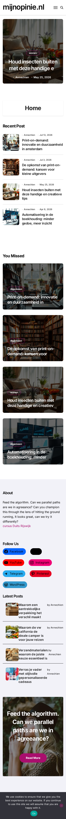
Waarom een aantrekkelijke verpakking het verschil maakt (30, 611)
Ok (34, 813)
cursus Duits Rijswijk (17, 526)
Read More (33, 758)
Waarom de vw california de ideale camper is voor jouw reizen (31, 634)
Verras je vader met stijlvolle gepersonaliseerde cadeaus (33, 676)
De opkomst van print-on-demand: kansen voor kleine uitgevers (41, 169)
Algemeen (33, 52)
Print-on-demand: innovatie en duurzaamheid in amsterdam (42, 144)
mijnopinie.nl (23, 6)
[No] (61, 805)
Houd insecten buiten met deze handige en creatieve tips (42, 194)
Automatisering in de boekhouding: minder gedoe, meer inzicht (33, 68)
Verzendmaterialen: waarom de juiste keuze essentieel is (34, 654)
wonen (14, 392)
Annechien (23, 77)
